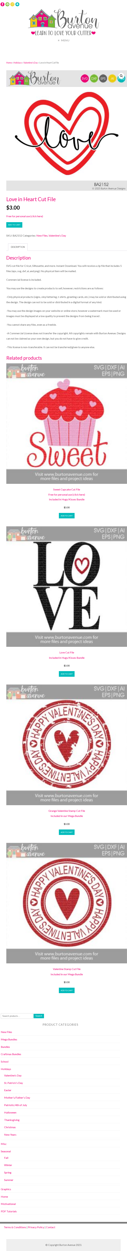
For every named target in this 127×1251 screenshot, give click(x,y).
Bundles (5, 1046)
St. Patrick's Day (13, 1082)
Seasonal (6, 1151)
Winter (8, 1165)
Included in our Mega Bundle (67, 815)
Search (38, 1016)
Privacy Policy (36, 1227)
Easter (7, 1090)
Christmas (10, 1127)
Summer (8, 1179)
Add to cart (14, 225)
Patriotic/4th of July (15, 1105)
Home (9, 62)
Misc (4, 1143)
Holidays (18, 62)
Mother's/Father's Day (17, 1097)
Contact (50, 1227)
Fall (6, 1157)
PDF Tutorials (9, 1211)
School (4, 1061)
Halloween (10, 1112)
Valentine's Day (30, 62)
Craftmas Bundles (11, 1054)
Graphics (6, 1189)
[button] (121, 76)
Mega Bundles (9, 1039)
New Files (42, 235)
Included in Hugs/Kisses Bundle (67, 499)
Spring (7, 1172)
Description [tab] (18, 247)
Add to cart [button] (67, 516)
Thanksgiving (12, 1119)
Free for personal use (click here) (24, 216)
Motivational (8, 1203)
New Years (10, 1134)
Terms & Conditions (15, 1227)
